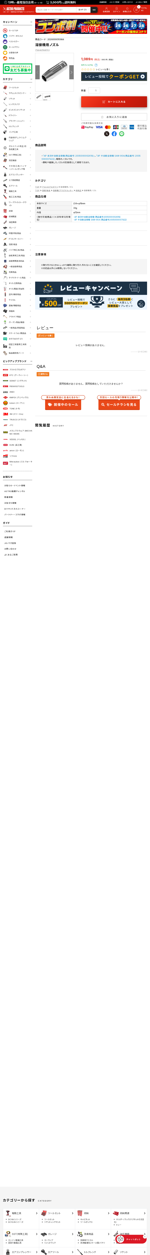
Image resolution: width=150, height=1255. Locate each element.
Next (71, 72)
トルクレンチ (14, 126)
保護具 (12, 311)
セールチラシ (14, 47)
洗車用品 (12, 272)
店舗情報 (103, 2)
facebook (114, 133)
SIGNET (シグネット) (18, 381)
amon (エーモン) (17, 450)
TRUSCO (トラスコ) (18, 419)
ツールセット (14, 87)
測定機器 (12, 160)
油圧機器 (12, 222)
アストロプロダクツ (17, 369)
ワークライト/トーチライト (17, 204)
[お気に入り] (127, 9)
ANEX (12, 392)
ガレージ (12, 227)
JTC (11, 425)
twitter (106, 133)
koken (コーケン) (17, 403)
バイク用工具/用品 (16, 250)
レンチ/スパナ (14, 104)
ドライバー (13, 115)
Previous (37, 72)
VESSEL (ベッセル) (17, 439)
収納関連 (12, 216)
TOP (37, 187)
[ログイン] (116, 9)
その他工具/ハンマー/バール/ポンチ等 (17, 167)
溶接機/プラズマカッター (63, 190)
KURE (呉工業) (16, 445)
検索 (94, 10)
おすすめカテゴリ (16, 339)
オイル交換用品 (15, 283)
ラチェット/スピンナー (17, 93)
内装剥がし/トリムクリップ (17, 139)
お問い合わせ (127, 2)
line (121, 133)
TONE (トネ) (15, 408)
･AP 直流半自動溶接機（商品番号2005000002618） (97, 217)
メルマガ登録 (114, 2)
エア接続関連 (14, 180)
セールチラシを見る (119, 402)
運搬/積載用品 (15, 305)
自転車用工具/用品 (17, 255)
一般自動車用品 (15, 266)
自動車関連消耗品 (16, 261)
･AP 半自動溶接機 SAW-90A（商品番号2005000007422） (100, 219)
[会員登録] (105, 9)
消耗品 (78, 190)
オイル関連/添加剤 (16, 289)
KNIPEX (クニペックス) (19, 397)
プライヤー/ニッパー (17, 121)
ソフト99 (13, 456)
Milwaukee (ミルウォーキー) (21, 463)
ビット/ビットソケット (17, 110)
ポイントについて (96, 65)
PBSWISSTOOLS (17, 386)
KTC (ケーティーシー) (19, 375)
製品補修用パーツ (16, 353)
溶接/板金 (13, 244)
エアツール (13, 186)
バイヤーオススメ (16, 36)
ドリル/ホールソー (16, 239)
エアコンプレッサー (16, 174)
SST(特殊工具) (15, 155)
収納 (11, 211)
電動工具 (12, 191)
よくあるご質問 (141, 2)
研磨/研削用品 (15, 233)
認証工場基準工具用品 (17, 346)
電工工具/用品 (15, 197)
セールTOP (13, 30)
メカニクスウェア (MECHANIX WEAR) (21, 432)
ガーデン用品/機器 (16, 322)
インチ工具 (13, 132)
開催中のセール (63, 402)
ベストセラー (14, 41)
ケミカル (12, 300)
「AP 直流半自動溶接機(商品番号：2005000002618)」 (69, 156)
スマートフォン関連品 (17, 333)
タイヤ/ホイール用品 (17, 277)
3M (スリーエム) (16, 414)
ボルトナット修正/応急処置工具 (17, 147)
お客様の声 (13, 52)
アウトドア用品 (15, 316)
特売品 (12, 58)
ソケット (12, 98)
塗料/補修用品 (15, 294)
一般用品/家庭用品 (17, 328)
